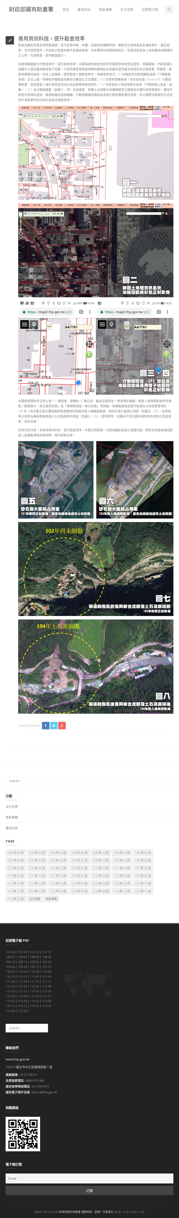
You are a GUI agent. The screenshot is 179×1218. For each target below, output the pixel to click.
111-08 (22, 981)
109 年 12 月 (101, 860)
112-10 (10, 991)
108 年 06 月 (58, 853)
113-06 (10, 996)
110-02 (10, 971)
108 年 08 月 (79, 853)
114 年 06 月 (79, 891)
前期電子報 (150, 9)
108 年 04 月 (37, 853)
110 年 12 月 (79, 868)
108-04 (22, 957)
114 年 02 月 (37, 891)
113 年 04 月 (79, 884)
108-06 (34, 957)
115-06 (10, 1011)
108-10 (10, 962)
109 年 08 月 (58, 860)
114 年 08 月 (101, 891)
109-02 (34, 962)
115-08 (22, 1011)
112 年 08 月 (143, 876)
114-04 (22, 1001)
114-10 (10, 1006)
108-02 (10, 957)
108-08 (46, 957)
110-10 (10, 976)
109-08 (22, 967)
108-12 (22, 962)
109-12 (46, 967)
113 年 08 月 (122, 884)
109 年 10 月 (79, 860)
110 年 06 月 (16, 868)
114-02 (10, 1001)
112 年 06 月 (122, 876)
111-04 (46, 976)
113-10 (34, 996)
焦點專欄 (105, 9)
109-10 (34, 967)
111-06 (10, 981)
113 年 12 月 (16, 891)
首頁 (65, 9)
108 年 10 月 (101, 853)
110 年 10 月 (58, 868)
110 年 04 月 (143, 860)
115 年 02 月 (16, 899)
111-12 (46, 981)
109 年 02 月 (143, 853)
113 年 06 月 (101, 884)
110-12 (22, 976)
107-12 (46, 952)
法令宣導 (126, 9)
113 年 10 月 (143, 884)
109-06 (10, 967)
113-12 (46, 996)
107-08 (22, 952)
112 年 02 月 (79, 876)
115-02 (34, 1006)
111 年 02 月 (101, 868)
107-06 (10, 952)
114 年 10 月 (122, 891)
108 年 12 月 (122, 853)
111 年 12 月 (58, 876)
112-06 (34, 986)
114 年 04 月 (58, 891)
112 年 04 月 (101, 876)
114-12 (22, 1006)
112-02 (10, 986)
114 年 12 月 (143, 891)
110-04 (22, 971)
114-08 (46, 1001)
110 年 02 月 (122, 860)
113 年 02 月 (58, 884)
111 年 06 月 (143, 868)
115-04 (46, 1006)
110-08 (46, 971)
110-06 (34, 971)
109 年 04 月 (16, 860)
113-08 (22, 996)
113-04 (46, 991)
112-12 (22, 991)
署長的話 (83, 9)
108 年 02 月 (16, 853)
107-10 (34, 952)
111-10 (34, 981)
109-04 (46, 962)
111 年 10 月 (37, 876)
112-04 (22, 986)
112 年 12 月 (37, 884)
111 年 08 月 (16, 876)
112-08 (46, 986)
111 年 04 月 (122, 868)
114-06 (34, 1001)
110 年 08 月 (37, 868)
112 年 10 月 (16, 884)
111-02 (34, 976)
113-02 (34, 991)
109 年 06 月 (37, 860)
